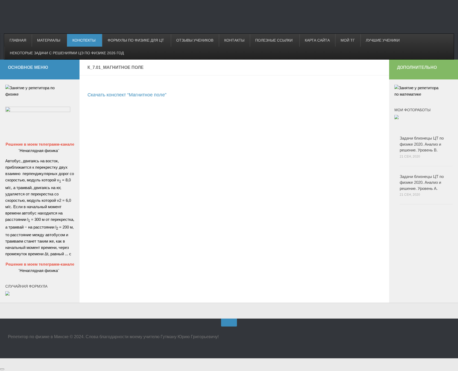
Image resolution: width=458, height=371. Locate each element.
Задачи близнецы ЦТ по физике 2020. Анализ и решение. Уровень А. (422, 182)
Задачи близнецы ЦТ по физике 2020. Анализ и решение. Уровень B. (422, 144)
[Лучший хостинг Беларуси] (37, 110)
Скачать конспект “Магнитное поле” (126, 94)
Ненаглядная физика (39, 150)
